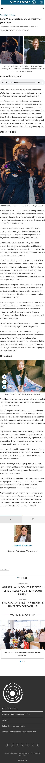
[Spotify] (37, 745)
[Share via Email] (4, 387)
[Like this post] (19, 578)
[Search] (43, 8)
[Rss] (32, 745)
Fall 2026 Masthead (10, 708)
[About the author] (11, 519)
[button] (2, 641)
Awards (5, 720)
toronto (4, 569)
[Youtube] (22, 745)
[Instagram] (17, 745)
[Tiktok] (27, 745)
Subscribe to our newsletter (13, 726)
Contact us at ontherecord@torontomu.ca (19, 731)
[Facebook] (7, 745)
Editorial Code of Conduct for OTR (16, 714)
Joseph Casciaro (8, 30)
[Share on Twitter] (4, 382)
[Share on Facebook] (4, 376)
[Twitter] (12, 745)
